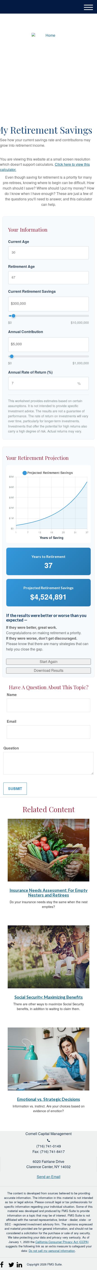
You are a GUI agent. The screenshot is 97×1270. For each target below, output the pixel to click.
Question (11, 748)
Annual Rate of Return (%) (30, 372)
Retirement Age (21, 266)
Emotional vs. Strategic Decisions (48, 1099)
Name (12, 694)
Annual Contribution (25, 331)
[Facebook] (3, 1263)
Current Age (18, 241)
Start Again (49, 661)
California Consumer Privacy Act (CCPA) (62, 1242)
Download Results (48, 670)
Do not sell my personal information (52, 1250)
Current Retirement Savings (32, 291)
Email (11, 721)
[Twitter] (11, 1263)
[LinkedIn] (20, 1263)
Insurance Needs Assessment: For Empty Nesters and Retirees (48, 893)
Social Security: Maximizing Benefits (48, 997)
